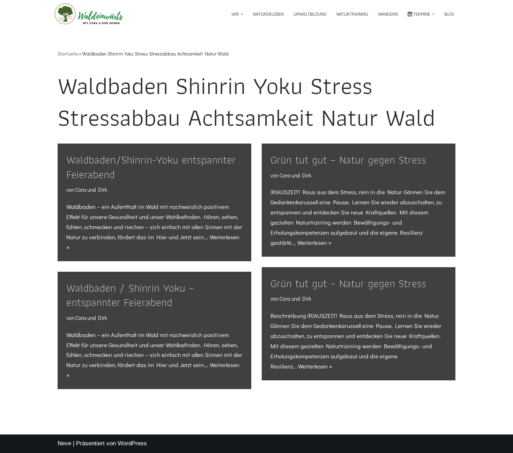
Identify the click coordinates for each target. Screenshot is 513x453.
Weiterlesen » (314, 243)
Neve (64, 443)
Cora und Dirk (91, 189)
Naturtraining (352, 14)
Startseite (68, 53)
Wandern (388, 14)
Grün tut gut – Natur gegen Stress (348, 159)
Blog (449, 14)
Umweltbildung (310, 14)
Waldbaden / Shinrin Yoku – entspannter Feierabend (130, 295)
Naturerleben (268, 14)
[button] (242, 14)
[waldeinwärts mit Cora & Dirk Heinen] (89, 14)
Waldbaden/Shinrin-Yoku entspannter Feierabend (151, 167)
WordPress (132, 443)
